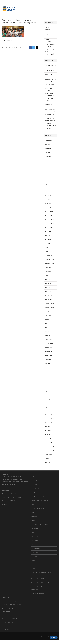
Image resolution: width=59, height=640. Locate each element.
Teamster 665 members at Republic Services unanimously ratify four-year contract (50, 109)
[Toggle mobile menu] (56, 9)
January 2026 (48, 168)
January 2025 (48, 215)
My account (34, 552)
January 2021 (48, 379)
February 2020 (49, 399)
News (46, 49)
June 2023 (48, 283)
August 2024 (48, 231)
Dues (32, 504)
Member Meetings (50, 37)
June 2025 (48, 196)
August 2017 (48, 458)
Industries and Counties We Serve (40, 524)
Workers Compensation (37, 593)
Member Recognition (48, 40)
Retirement (34, 560)
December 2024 (49, 219)
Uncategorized (49, 54)
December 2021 (49, 351)
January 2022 (48, 347)
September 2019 (49, 407)
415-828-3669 (5, 504)
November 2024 (49, 223)
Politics (52, 49)
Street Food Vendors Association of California (41, 573)
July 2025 (47, 192)
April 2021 (47, 371)
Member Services (36, 548)
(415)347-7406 (6, 611)
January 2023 (48, 299)
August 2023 (48, 275)
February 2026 (49, 164)
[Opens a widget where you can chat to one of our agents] (54, 637)
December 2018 (49, 415)
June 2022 (48, 327)
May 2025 (47, 200)
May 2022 (47, 331)
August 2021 (48, 359)
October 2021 (48, 355)
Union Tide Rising (45, 636)
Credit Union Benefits (37, 492)
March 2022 (48, 339)
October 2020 (49, 387)
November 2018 (49, 419)
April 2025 (48, 204)
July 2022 (47, 323)
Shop (32, 564)
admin (5, 40)
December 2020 (49, 383)
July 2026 (47, 144)
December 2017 (49, 446)
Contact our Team (36, 488)
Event (46, 32)
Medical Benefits (35, 540)
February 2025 (49, 211)
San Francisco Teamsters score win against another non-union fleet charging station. (50, 79)
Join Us (33, 532)
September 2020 (49, 391)
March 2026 (48, 160)
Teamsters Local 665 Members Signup (41, 582)
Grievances (34, 516)
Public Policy (34, 556)
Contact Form (35, 484)
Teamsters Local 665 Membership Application (40, 588)
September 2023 (49, 271)
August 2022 (48, 319)
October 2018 (48, 423)
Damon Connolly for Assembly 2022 (41, 500)
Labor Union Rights (50, 34)
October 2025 (49, 180)
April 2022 (48, 335)
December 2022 (49, 303)
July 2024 (47, 235)
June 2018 (48, 430)
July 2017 (47, 462)
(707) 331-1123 (5, 629)
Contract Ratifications (48, 28)
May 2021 (47, 367)
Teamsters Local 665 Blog (38, 578)
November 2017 (49, 450)
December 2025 (49, 172)
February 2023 (49, 295)
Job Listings (34, 528)
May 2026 (47, 152)
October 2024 (49, 227)
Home (33, 520)
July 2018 (47, 427)
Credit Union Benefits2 (37, 496)
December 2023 (49, 259)
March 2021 (48, 375)
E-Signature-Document (37, 508)
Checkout (34, 480)
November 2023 (49, 263)
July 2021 (47, 363)
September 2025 (49, 184)
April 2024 (48, 247)
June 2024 (48, 239)
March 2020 (48, 395)
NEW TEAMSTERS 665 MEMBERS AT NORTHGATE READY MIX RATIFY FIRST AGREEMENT (50, 123)
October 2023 (49, 267)
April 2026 (48, 156)
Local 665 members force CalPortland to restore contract (50, 68)
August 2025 (48, 188)
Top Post (47, 51)
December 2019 (49, 403)
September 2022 (49, 315)
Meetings (33, 544)
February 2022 (49, 343)
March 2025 (48, 208)
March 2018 (48, 438)
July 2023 (47, 279)
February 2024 (49, 255)
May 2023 (47, 287)
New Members (49, 46)
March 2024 (48, 251)
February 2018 (49, 442)
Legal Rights (34, 536)
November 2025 (49, 176)
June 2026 (48, 148)
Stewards (33, 568)
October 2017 (48, 454)
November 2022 (49, 307)
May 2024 (47, 243)
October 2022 (49, 311)
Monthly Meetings (50, 44)
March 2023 (48, 291)
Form (32, 512)
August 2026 (48, 140)
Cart (32, 476)
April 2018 (47, 434)
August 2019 (48, 411)
